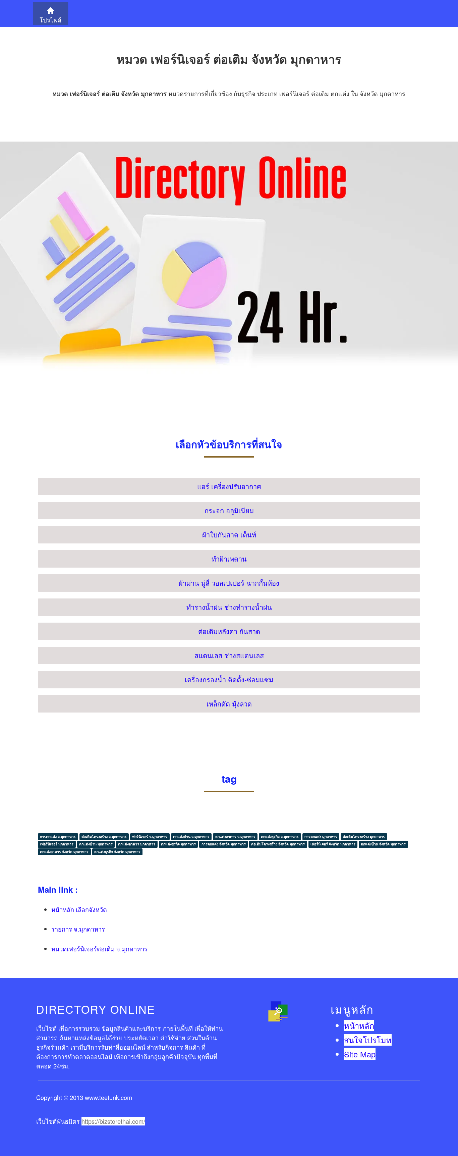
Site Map (360, 1054)
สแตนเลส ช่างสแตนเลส (229, 655)
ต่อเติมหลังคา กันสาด (229, 631)
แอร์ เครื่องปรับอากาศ (229, 486)
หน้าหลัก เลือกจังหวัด (79, 909)
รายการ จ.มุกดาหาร (78, 929)
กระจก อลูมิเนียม (229, 510)
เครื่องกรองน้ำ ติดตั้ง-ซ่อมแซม (229, 679)
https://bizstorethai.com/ (113, 1121)
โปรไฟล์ (50, 19)
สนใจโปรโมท (368, 1040)
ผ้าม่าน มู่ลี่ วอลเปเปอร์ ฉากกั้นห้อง (229, 583)
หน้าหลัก (359, 1025)
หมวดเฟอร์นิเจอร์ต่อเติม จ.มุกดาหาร (99, 948)
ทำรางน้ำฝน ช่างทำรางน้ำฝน (229, 607)
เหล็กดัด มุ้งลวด (229, 703)
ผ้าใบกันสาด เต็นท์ (229, 534)
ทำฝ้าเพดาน (229, 559)
